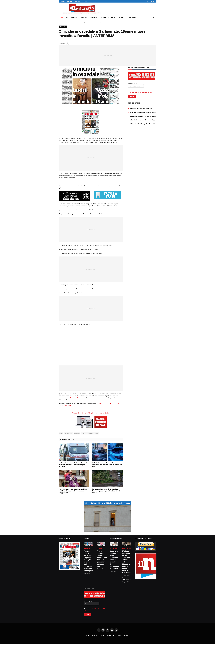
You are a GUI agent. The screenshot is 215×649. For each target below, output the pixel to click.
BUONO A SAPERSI (114, 545)
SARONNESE (104, 17)
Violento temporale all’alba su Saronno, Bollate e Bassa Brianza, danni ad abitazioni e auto (107, 464)
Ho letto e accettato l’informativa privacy (141, 92)
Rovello (97, 433)
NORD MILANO (93, 17)
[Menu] (62, 17)
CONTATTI (85, 1)
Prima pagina (90, 433)
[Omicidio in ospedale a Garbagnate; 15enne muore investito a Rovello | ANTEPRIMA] (91, 86)
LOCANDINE (102, 635)
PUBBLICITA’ (77, 1)
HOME (67, 17)
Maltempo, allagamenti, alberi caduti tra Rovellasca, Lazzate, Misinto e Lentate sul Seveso (106, 491)
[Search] (150, 17)
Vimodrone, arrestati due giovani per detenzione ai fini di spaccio (141, 108)
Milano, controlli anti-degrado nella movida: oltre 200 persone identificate (143, 124)
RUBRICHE (121, 17)
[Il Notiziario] (81, 9)
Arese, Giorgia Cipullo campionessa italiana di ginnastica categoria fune (101, 558)
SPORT (113, 17)
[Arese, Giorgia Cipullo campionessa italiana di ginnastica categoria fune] (101, 544)
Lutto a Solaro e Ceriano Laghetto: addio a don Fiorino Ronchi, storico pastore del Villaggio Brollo (73, 491)
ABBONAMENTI (70, 1)
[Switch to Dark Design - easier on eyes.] (153, 17)
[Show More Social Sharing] (67, 43)
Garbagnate (77, 433)
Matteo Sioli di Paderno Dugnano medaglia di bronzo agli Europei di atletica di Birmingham (88, 561)
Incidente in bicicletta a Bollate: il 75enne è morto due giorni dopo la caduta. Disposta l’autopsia (73, 464)
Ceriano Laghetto (68, 433)
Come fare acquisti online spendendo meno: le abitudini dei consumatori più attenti (114, 559)
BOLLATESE (74, 17)
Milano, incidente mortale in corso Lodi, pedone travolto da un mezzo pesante (141, 120)
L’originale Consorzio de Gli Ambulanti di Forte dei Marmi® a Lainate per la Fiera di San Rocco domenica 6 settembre (126, 565)
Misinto (83, 433)
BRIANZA (83, 17)
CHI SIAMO (63, 1)
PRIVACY (126, 635)
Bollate (61, 433)
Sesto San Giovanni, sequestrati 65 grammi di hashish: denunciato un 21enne (143, 112)
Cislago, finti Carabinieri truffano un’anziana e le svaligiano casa (143, 116)
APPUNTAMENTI (62, 26)
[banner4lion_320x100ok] (74, 196)
